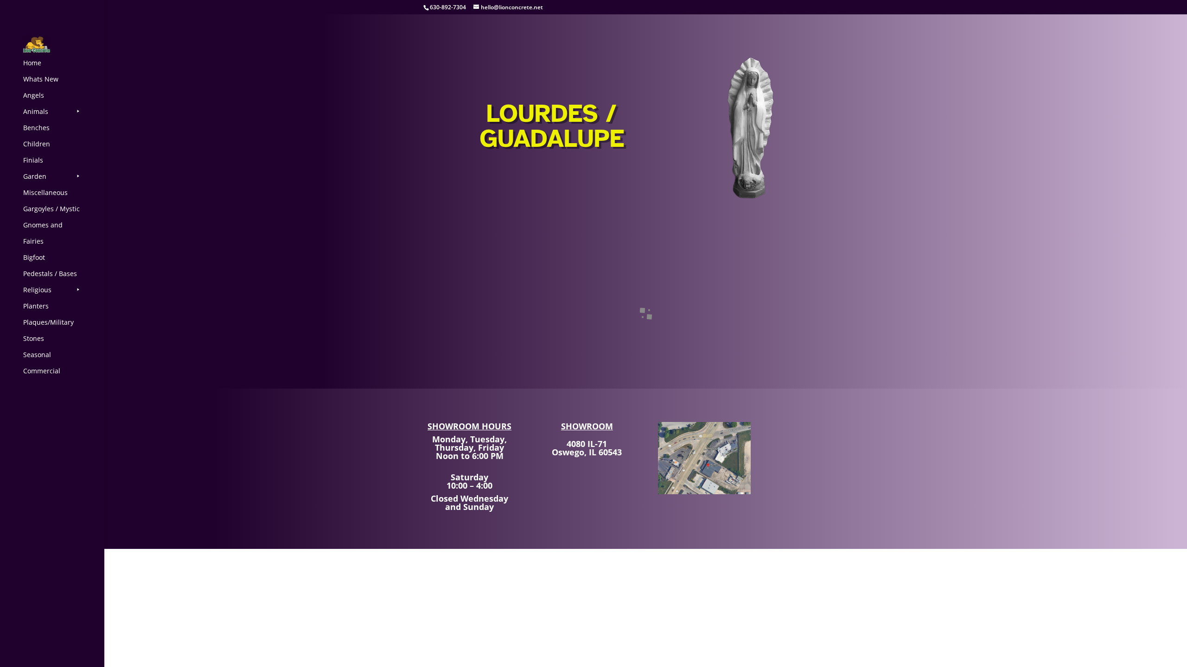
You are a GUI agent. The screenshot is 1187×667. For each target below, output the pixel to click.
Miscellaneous (45, 192)
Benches (36, 127)
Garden (34, 176)
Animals (35, 111)
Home (32, 62)
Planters (36, 306)
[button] (479, 328)
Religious (37, 289)
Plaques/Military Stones (48, 330)
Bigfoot (34, 257)
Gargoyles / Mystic (51, 208)
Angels (33, 95)
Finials (33, 160)
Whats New (40, 79)
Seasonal (37, 354)
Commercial (41, 370)
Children (36, 143)
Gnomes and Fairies (43, 232)
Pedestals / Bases (50, 273)
